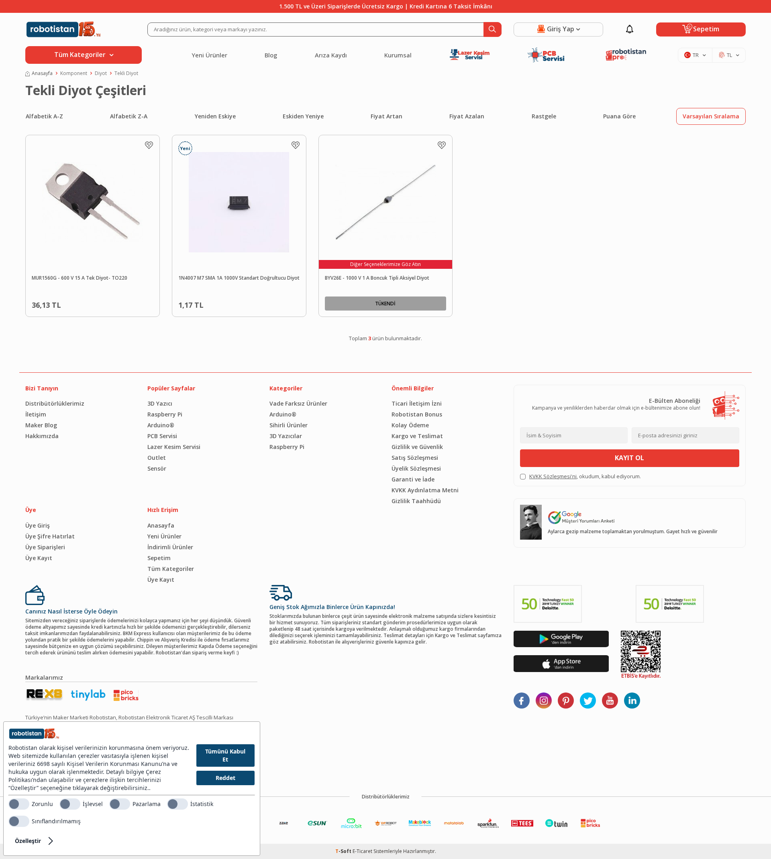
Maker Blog (41, 425)
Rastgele (544, 116)
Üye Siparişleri (45, 547)
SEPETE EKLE (111, 303)
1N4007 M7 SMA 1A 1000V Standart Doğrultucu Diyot (239, 278)
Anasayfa (42, 73)
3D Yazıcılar (285, 436)
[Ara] (492, 29)
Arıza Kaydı (331, 55)
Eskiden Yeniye (303, 116)
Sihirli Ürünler (288, 425)
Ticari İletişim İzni (417, 403)
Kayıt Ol (629, 457)
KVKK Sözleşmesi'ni (553, 476)
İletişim (35, 414)
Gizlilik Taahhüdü (416, 501)
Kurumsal (398, 55)
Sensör (156, 468)
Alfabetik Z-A (128, 116)
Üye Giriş (37, 525)
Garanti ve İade (413, 479)
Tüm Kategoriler (170, 569)
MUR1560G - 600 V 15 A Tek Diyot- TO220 (79, 278)
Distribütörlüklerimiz (54, 403)
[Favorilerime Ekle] (149, 145)
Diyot (101, 73)
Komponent (73, 73)
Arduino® (160, 425)
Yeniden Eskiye (215, 116)
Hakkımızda (42, 436)
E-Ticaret (362, 851)
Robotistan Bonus (417, 414)
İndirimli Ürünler (170, 547)
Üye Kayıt (38, 558)
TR (696, 55)
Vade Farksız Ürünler (298, 403)
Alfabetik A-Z (44, 116)
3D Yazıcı (159, 403)
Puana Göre (619, 116)
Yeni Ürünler (209, 55)
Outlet (156, 457)
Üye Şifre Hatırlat (50, 536)
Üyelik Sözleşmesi (416, 468)
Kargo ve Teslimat (417, 436)
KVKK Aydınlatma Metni (425, 490)
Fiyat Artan (386, 116)
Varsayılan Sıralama (711, 116)
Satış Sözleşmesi (415, 457)
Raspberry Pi (164, 414)
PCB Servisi (162, 436)
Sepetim (159, 558)
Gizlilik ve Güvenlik (417, 447)
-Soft (344, 851)
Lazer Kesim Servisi (173, 447)
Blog (271, 55)
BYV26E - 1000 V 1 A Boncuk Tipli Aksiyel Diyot (377, 278)
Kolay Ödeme (410, 425)
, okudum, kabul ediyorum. (585, 476)
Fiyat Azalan (466, 116)
